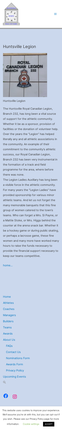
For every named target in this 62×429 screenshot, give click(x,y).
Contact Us (13, 352)
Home (7, 296)
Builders (8, 321)
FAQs (9, 345)
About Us (9, 339)
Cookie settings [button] (31, 424)
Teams (7, 327)
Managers (9, 315)
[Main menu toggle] (55, 14)
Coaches (8, 309)
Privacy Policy (15, 370)
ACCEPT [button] (49, 424)
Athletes (8, 302)
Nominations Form (18, 358)
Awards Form (14, 364)
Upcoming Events (14, 376)
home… (8, 265)
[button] (4, 382)
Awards (8, 333)
